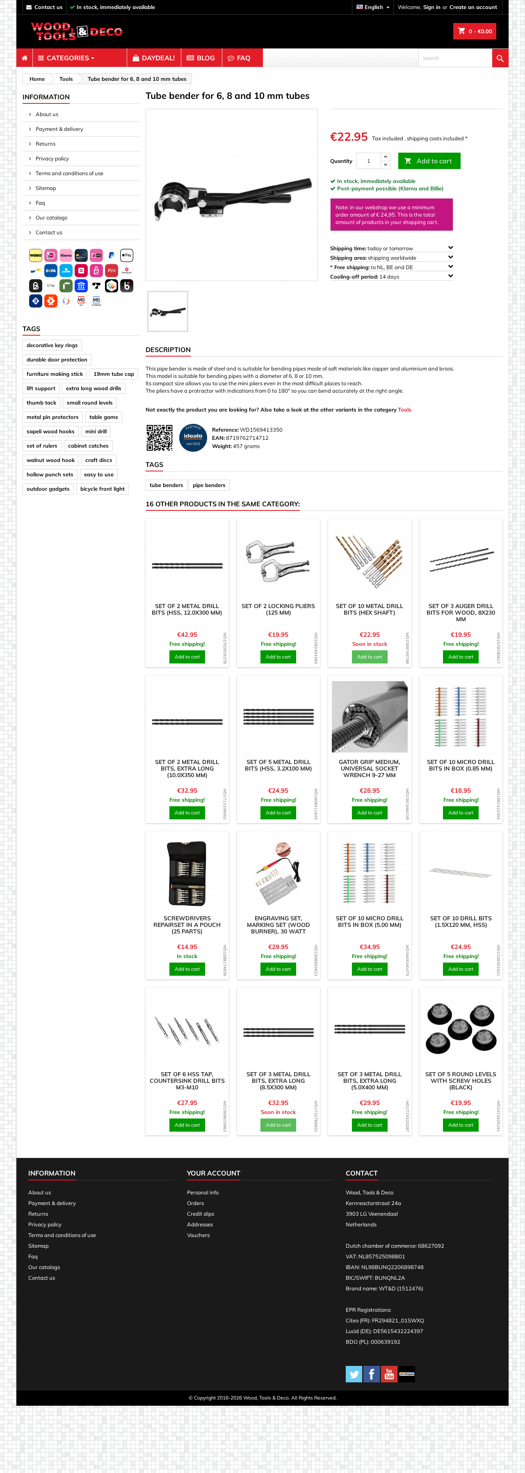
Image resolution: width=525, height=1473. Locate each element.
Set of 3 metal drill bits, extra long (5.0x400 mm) (370, 1080)
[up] (385, 157)
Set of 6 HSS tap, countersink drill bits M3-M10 (187, 1080)
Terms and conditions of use (68, 173)
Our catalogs (50, 217)
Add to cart (428, 161)
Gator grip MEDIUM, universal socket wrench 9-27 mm (369, 768)
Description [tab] (168, 349)
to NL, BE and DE (372, 267)
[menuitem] (24, 58)
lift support (41, 388)
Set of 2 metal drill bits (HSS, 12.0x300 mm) (187, 609)
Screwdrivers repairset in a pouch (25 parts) (187, 925)
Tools (404, 409)
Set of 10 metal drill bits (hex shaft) (369, 609)
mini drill (96, 431)
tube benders (166, 485)
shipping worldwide (374, 257)
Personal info (203, 1192)
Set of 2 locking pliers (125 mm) (278, 609)
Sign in (432, 7)
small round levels (90, 402)
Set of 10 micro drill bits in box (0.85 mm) (461, 765)
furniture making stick (55, 374)
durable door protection (57, 359)
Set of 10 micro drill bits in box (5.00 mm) (370, 922)
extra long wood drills (93, 388)
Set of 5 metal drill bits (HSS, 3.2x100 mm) (278, 765)
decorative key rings (52, 345)
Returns (44, 143)
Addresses (200, 1224)
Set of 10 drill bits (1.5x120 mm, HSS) (461, 922)
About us (46, 114)
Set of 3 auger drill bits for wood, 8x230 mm (461, 612)
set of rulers (42, 445)
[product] (187, 561)
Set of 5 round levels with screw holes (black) (460, 1080)
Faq (39, 202)
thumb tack (41, 402)
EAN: (218, 438)
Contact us (48, 232)
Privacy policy (51, 158)
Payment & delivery (58, 129)
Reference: (225, 429)
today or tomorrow (372, 248)
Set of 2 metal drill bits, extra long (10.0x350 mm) (187, 768)
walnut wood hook (51, 460)
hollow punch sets (50, 474)
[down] (385, 164)
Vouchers (198, 1235)
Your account (213, 1173)
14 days (365, 276)
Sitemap (45, 188)
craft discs (98, 460)
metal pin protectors (53, 417)
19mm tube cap (114, 374)
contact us (48, 7)
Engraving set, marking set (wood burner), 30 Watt (278, 925)
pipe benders (209, 485)
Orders (195, 1203)
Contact (362, 1173)
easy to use (99, 474)
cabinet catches (88, 445)
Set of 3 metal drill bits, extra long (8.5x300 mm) (278, 1080)
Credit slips (200, 1213)
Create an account (473, 7)
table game (103, 417)
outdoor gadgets (48, 488)
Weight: (222, 446)
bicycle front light (102, 488)
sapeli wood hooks (51, 431)
